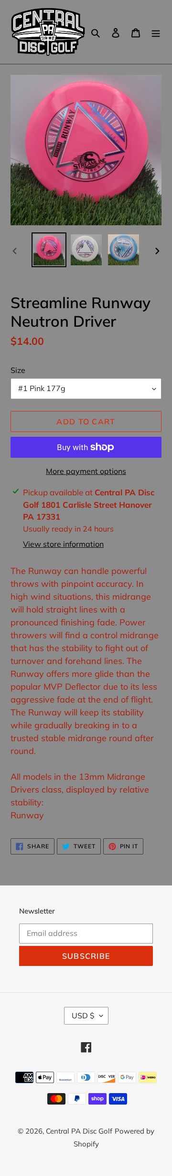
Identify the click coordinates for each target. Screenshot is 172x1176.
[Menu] (156, 32)
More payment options (86, 471)
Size (18, 370)
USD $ (83, 1015)
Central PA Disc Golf (79, 1131)
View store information (63, 544)
